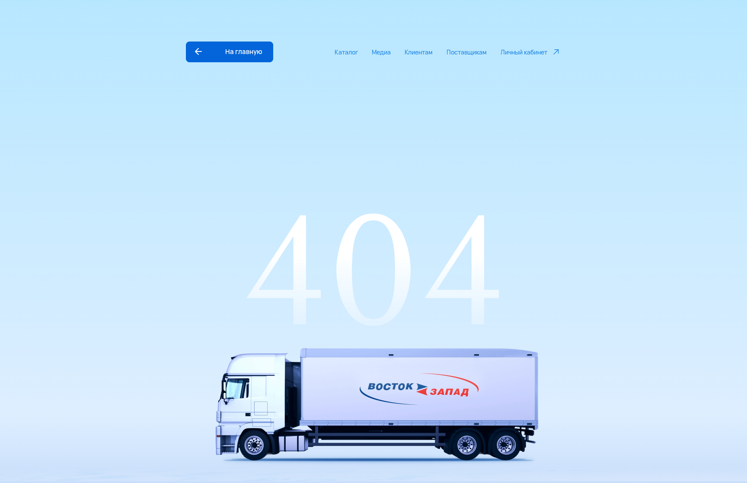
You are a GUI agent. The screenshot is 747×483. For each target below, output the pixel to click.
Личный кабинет (524, 52)
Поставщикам (467, 52)
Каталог (346, 52)
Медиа (381, 52)
